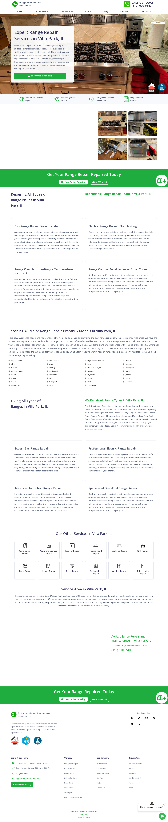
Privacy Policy (84, 814)
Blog (106, 11)
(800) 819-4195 (99, 182)
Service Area (67, 11)
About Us (124, 11)
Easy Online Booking (40, 75)
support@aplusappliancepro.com (28, 778)
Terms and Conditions (84, 817)
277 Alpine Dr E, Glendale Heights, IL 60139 (129, 645)
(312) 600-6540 (121, 650)
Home (19, 11)
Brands (88, 11)
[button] (42, 11)
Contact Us (146, 11)
